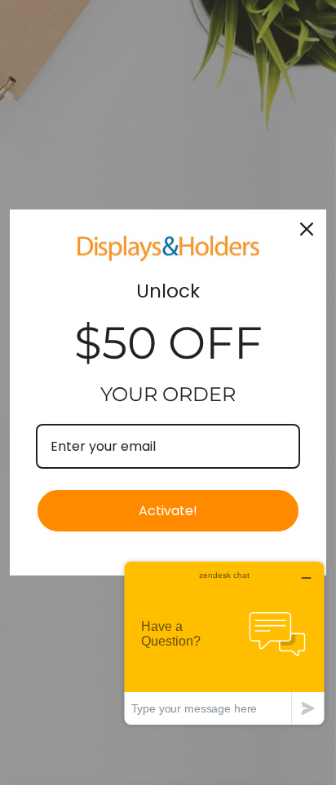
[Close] (306, 229)
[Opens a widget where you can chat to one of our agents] (224, 642)
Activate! (168, 510)
